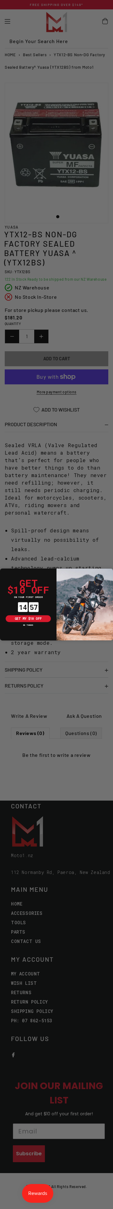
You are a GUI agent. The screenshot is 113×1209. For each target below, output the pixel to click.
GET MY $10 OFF (28, 618)
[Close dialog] (3, 572)
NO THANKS (28, 625)
